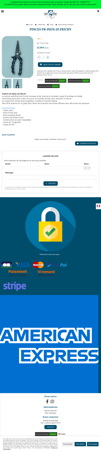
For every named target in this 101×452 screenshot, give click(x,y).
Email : (8, 164)
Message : (9, 172)
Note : (87, 164)
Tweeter (40, 80)
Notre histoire (50, 410)
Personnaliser (67, 444)
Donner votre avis (88, 143)
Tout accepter (92, 444)
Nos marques (50, 413)
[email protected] (50, 420)
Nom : (47, 164)
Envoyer (52, 183)
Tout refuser (80, 444)
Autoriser (62, 81)
